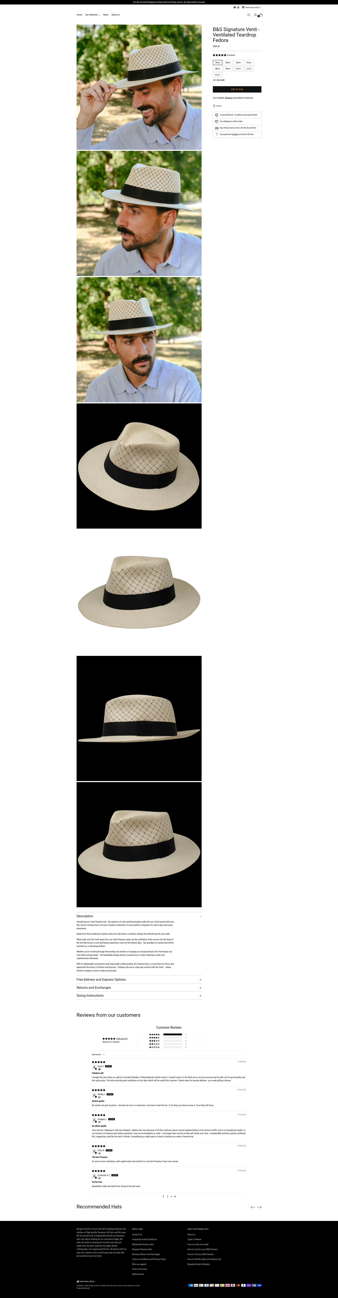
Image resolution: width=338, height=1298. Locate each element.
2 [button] (167, 1196)
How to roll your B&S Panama (200, 1254)
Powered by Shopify (83, 1288)
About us (191, 1234)
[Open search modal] (249, 14)
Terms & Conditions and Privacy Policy (149, 1259)
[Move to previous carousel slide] (253, 1207)
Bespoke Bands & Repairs (198, 1264)
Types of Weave (194, 1239)
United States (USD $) (252, 7)
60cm (238, 68)
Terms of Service (139, 1269)
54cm (217, 62)
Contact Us (137, 1234)
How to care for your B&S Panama (202, 1249)
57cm (248, 62)
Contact (235, 134)
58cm (217, 68)
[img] (98, 1062)
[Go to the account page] (254, 14)
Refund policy (138, 1274)
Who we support (139, 1264)
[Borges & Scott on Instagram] (238, 7)
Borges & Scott (94, 1286)
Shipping (228, 97)
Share (218, 106)
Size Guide (221, 80)
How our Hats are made (197, 1244)
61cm (248, 68)
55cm (228, 62)
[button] (220, 55)
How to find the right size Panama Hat (204, 1259)
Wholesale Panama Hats (143, 1244)
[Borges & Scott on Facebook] (235, 7)
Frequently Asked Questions (144, 1239)
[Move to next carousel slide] (259, 1207)
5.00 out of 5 (121, 1038)
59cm (228, 68)
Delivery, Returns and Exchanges (146, 1254)
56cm (238, 62)
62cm (217, 74)
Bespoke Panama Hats (142, 1249)
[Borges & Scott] (78, 8)
